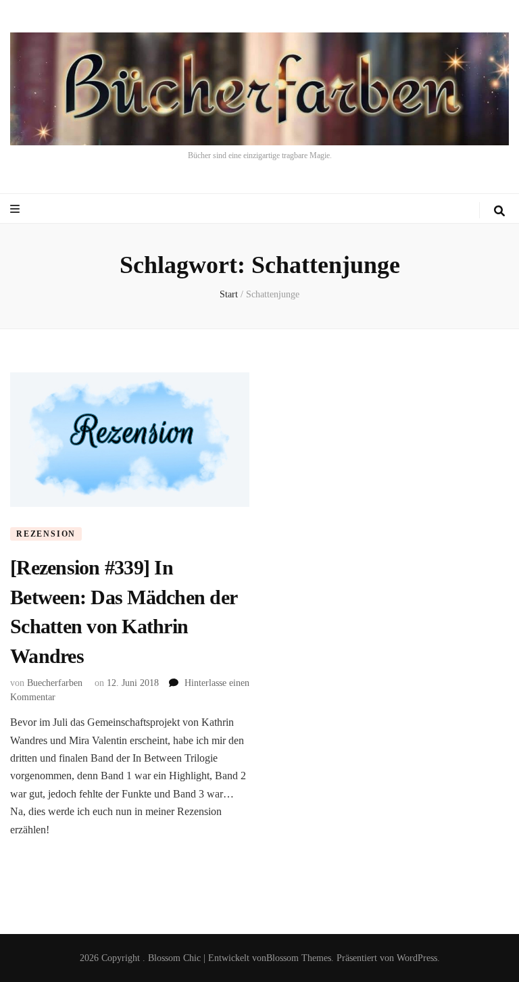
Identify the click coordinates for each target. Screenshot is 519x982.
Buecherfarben (54, 683)
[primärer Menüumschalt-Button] (16, 209)
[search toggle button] (499, 211)
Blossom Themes (298, 958)
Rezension (46, 534)
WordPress (417, 958)
